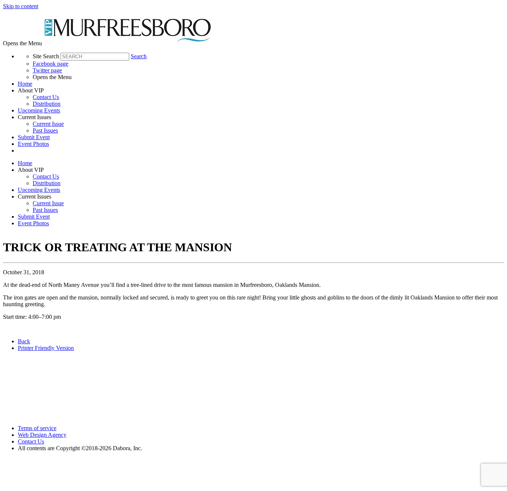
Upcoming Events (39, 110)
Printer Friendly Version (46, 348)
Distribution (46, 104)
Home (25, 84)
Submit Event (34, 137)
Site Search (46, 56)
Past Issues (45, 130)
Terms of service (37, 428)
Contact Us (46, 97)
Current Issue (48, 124)
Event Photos (33, 144)
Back (24, 341)
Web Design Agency (42, 435)
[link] (261, 84)
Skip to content (20, 6)
